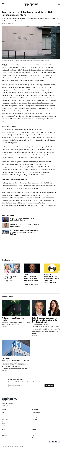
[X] (50, 441)
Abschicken (49, 385)
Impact (3, 423)
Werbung (34, 417)
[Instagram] (59, 441)
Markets (4, 417)
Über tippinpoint (36, 412)
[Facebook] (53, 441)
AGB (33, 435)
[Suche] (59, 4)
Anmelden (4, 433)
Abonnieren (5, 435)
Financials (4, 414)
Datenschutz (35, 433)
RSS (33, 437)
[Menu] (3, 4)
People (3, 425)
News (3, 412)
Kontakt (34, 414)
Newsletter (35, 419)
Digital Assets (5, 419)
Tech (3, 421)
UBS (5, 65)
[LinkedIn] (56, 441)
